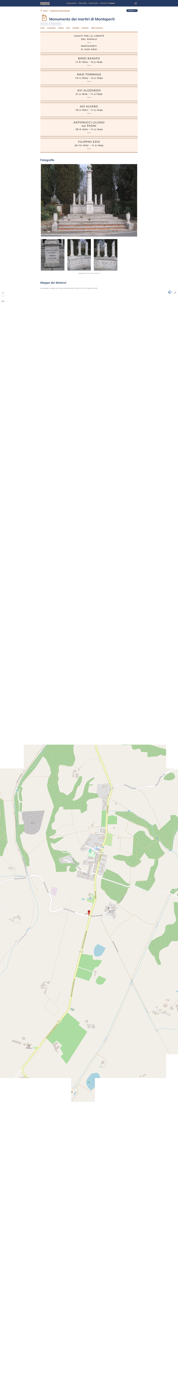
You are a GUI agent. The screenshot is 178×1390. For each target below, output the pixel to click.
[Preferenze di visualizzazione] (136, 3)
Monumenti (71, 3)
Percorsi (83, 3)
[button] (99, 273)
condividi (131, 10)
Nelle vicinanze (97, 28)
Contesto (85, 28)
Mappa (61, 28)
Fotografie (51, 28)
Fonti (68, 28)
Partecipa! (94, 3)
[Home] (45, 3)
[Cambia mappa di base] (2, 301)
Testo (42, 28)
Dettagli (76, 28)
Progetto (107, 3)
